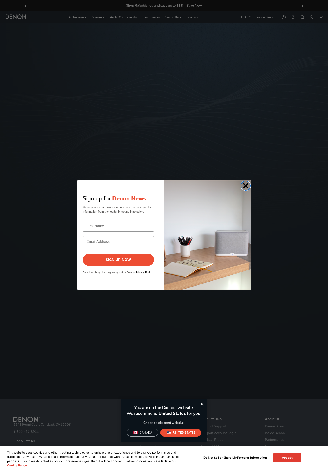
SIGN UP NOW (118, 260)
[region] (164, 458)
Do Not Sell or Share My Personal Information (235, 457)
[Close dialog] (202, 404)
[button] (180, 433)
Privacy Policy (144, 272)
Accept (287, 457)
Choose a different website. (164, 423)
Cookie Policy (17, 465)
